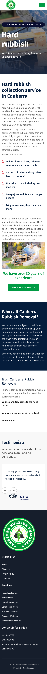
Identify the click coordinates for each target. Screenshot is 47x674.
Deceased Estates (10, 616)
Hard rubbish (7, 597)
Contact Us (6, 578)
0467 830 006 (8, 639)
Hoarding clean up (9, 593)
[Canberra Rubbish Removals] (11, 4)
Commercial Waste (10, 607)
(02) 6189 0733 (8, 635)
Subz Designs (28, 668)
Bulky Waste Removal (11, 620)
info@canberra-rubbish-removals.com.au (20, 644)
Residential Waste (9, 611)
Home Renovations (10, 602)
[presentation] (5, 490)
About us (6, 569)
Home (4, 564)
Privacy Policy (8, 573)
